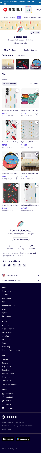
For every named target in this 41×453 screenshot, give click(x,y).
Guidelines (6, 370)
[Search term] (28, 10)
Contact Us (6, 381)
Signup (4, 312)
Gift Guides (6, 291)
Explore (5, 17)
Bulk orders (6, 316)
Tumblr (8, 404)
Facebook (9, 397)
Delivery (5, 359)
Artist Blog (6, 347)
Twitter (8, 401)
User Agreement (7, 422)
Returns (5, 363)
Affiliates (5, 336)
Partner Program (8, 332)
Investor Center (8, 329)
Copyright (6, 377)
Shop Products (10, 50)
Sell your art (6, 339)
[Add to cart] (36, 114)
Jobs (4, 343)
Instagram (9, 393)
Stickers (26, 17)
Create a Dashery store (11, 350)
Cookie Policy (6, 429)
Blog (3, 302)
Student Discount (8, 305)
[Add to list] (17, 90)
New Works (6, 298)
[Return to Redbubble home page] (12, 10)
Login (4, 309)
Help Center (6, 366)
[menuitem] (5, 17)
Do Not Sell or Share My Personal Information (17, 426)
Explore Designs (30, 50)
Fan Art (5, 295)
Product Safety (8, 374)
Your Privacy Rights (9, 384)
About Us (5, 325)
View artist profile (20, 43)
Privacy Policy (19, 422)
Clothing (15, 17)
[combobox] (28, 10)
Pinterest (9, 408)
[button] (8, 64)
